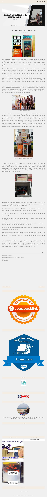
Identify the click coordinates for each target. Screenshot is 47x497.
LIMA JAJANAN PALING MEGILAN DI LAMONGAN (13, 473)
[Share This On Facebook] (41, 252)
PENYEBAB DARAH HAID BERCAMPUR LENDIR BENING (13, 483)
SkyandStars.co (31, 495)
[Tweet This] (42, 252)
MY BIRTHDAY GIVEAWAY (13, 450)
